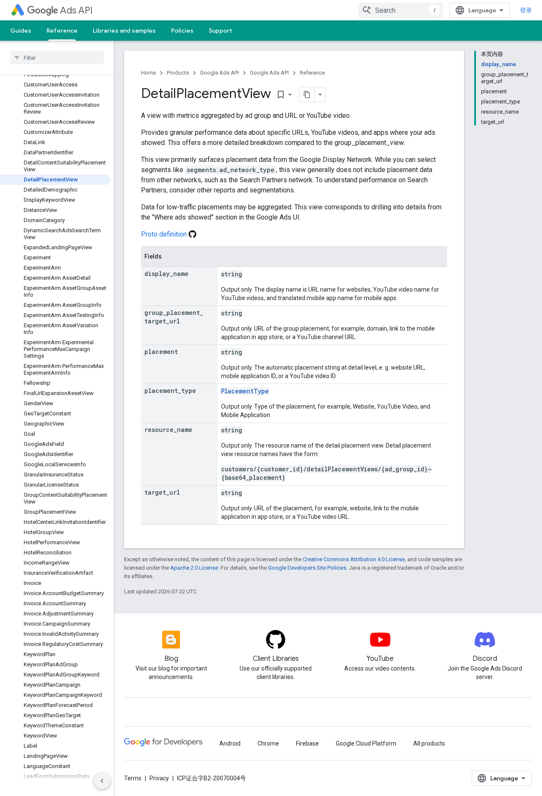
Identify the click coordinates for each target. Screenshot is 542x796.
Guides (20, 30)
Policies (182, 30)
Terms (132, 778)
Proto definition (164, 234)
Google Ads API (219, 73)
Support (220, 30)
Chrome (268, 743)
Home (148, 73)
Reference (62, 30)
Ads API (76, 10)
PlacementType (245, 391)
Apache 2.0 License (194, 568)
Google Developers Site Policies (307, 568)
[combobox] (400, 10)
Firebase (307, 743)
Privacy (159, 778)
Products (178, 73)
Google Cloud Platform (366, 743)
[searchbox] (57, 57)
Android (230, 743)
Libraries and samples (124, 30)
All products (429, 743)
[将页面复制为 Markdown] (307, 94)
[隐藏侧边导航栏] (102, 780)
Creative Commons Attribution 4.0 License (354, 559)
